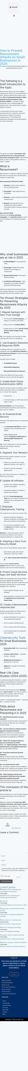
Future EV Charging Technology (10, 931)
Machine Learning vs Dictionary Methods (12, 946)
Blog (3, 1014)
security (2, 392)
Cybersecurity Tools (12, 637)
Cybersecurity (7, 1005)
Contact (4, 1012)
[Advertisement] (14, 32)
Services (5, 1007)
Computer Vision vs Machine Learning (12, 939)
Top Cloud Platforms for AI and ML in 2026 (13, 905)
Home (4, 1001)
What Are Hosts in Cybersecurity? (10, 924)
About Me (5, 1010)
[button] (14, 15)
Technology (6, 1003)
